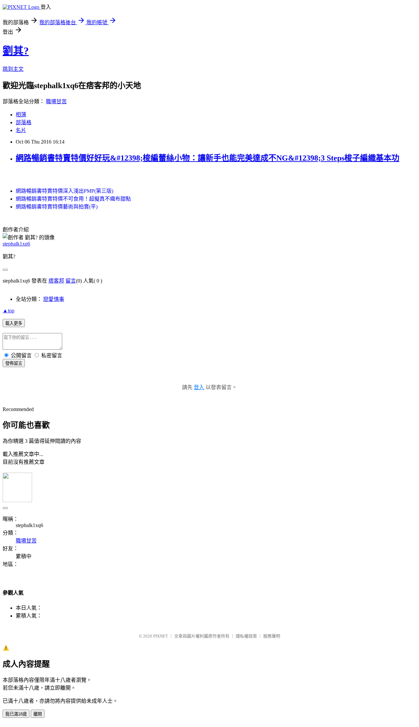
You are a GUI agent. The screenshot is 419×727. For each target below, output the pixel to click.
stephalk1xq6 (16, 243)
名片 (21, 130)
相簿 (21, 114)
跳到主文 (13, 69)
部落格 (23, 122)
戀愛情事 (53, 299)
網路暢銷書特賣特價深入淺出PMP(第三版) (64, 191)
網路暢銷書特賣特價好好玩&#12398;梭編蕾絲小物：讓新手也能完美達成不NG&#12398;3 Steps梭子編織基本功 (207, 158)
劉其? (16, 51)
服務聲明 (271, 636)
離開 (37, 714)
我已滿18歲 (16, 714)
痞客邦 (56, 281)
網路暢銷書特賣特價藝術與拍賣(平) (57, 206)
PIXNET (160, 636)
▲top (8, 310)
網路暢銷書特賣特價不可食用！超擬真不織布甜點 (73, 199)
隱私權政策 (246, 636)
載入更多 (13, 323)
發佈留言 (13, 363)
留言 (70, 281)
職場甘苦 (56, 101)
